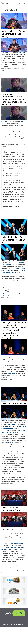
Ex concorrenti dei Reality (10, 68)
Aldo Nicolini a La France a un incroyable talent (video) (13, 34)
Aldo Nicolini (4, 121)
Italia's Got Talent (21, 212)
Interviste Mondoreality (9, 212)
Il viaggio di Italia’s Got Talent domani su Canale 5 (13, 240)
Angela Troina (11, 373)
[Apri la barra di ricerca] (19, 3)
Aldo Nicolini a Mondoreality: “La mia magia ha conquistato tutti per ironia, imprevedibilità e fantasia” (13, 99)
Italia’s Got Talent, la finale (14, 403)
